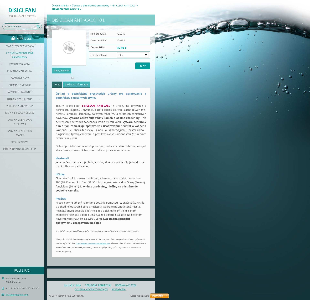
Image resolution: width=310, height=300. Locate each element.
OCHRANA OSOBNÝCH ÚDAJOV (91, 289)
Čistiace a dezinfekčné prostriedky (19, 55)
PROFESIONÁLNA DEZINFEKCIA (19, 148)
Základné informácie (76, 84)
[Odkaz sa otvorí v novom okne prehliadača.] (69, 48)
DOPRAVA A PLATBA (125, 285)
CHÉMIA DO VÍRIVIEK (20, 85)
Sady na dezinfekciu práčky (20, 133)
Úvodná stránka (60, 5)
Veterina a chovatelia (19, 105)
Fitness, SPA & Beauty (19, 98)
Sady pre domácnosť (19, 91)
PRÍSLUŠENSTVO (19, 142)
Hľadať (39, 26)
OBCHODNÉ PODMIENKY (98, 285)
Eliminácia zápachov (19, 71)
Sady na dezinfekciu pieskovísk (20, 121)
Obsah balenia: (99, 55)
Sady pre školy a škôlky (19, 112)
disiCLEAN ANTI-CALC (123, 5)
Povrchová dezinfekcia (20, 46)
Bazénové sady (20, 78)
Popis (57, 84)
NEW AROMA (119, 289)
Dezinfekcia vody (19, 64)
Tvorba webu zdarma (139, 296)
